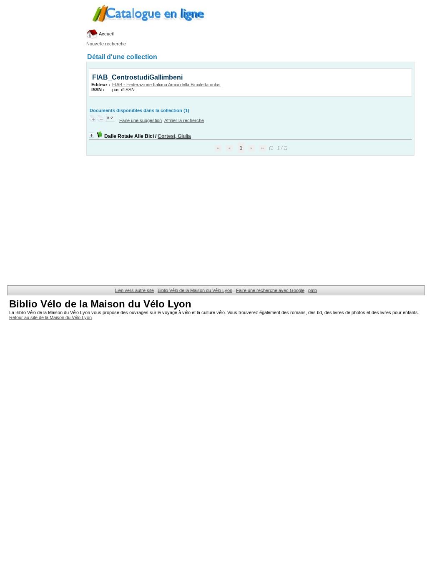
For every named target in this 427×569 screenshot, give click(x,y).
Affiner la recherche (184, 120)
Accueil (105, 33)
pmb (312, 290)
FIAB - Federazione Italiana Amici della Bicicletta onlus (166, 84)
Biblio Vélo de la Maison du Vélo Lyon (195, 290)
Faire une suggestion (140, 120)
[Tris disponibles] (111, 120)
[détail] (91, 135)
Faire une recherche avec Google (270, 290)
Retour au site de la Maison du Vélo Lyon (50, 317)
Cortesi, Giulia (174, 136)
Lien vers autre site (134, 290)
